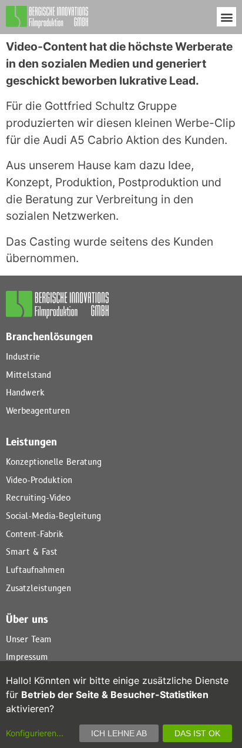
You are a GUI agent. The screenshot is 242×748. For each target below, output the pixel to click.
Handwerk (25, 392)
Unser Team (29, 639)
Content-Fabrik (34, 534)
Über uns (27, 620)
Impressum (27, 657)
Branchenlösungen (49, 337)
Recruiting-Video (38, 498)
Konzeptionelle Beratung (54, 462)
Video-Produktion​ (39, 480)
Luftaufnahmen (35, 570)
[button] (226, 16)
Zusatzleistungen (38, 588)
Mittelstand (28, 375)
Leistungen (31, 442)
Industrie (23, 357)
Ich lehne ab (119, 733)
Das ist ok (197, 733)
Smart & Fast (32, 552)
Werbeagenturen (38, 411)
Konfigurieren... (34, 733)
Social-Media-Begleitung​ (53, 516)
